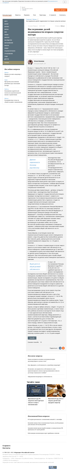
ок (64, 2)
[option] (36, 397)
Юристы (17, 15)
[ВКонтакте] (60, 348)
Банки (6, 24)
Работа (6, 45)
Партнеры (42, 15)
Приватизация (32, 54)
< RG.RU (24, 10)
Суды (6, 56)
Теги (34, 15)
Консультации (7, 15)
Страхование (8, 53)
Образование (8, 43)
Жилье (6, 29)
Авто (5, 21)
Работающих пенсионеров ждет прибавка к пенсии (43, 433)
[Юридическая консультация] (11, 9)
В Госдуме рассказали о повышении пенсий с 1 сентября (45, 419)
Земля (6, 34)
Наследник (40, 54)
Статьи (6, 62)
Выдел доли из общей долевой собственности (35, 266)
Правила (26, 15)
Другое (6, 59)
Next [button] (64, 395)
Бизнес (6, 26)
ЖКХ (5, 32)
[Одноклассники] (63, 348)
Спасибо (32, 338)
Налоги (6, 37)
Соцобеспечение (9, 51)
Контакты (62, 15)
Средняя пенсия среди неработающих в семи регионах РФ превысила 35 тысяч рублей (45, 428)
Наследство (8, 40)
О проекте (52, 15)
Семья (6, 48)
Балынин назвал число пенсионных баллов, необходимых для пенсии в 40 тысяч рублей (46, 423)
